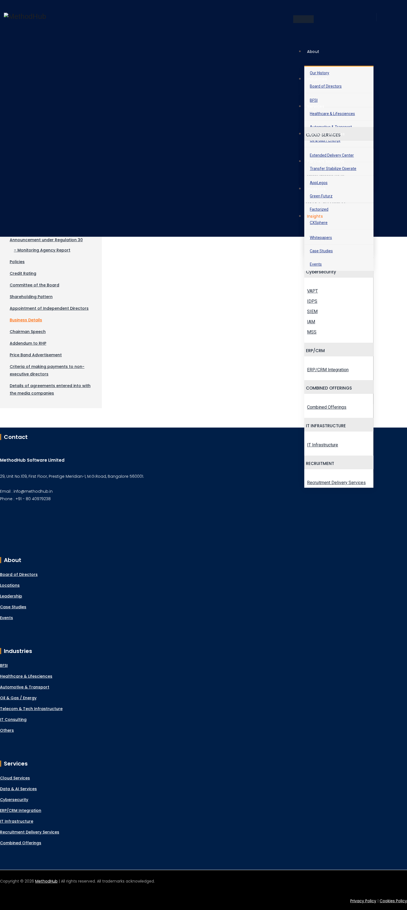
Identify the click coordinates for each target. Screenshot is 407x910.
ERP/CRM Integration (328, 369)
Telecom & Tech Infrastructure (31, 708)
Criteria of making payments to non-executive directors (47, 370)
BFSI (4, 665)
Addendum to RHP (28, 343)
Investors (316, 189)
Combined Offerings (326, 407)
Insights (315, 216)
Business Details (26, 320)
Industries (317, 79)
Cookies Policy (393, 901)
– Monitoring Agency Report (42, 250)
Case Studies (321, 251)
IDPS (312, 301)
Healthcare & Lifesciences (26, 676)
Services (315, 106)
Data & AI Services (18, 789)
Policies (17, 262)
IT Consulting (13, 719)
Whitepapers (321, 237)
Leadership (11, 596)
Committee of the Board (34, 285)
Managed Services (326, 134)
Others (7, 730)
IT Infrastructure (322, 445)
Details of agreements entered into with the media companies (50, 389)
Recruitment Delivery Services (336, 482)
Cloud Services (15, 778)
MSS (311, 332)
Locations (10, 585)
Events (316, 264)
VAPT (312, 291)
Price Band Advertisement (36, 355)
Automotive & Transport (24, 687)
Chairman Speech (28, 331)
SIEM (312, 311)
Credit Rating (23, 273)
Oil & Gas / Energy (18, 698)
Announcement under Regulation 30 (46, 240)
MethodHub (46, 881)
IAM (311, 321)
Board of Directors (19, 574)
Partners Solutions (325, 161)
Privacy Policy (363, 901)
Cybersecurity (14, 799)
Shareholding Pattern (31, 296)
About (313, 51)
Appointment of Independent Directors (49, 308)
